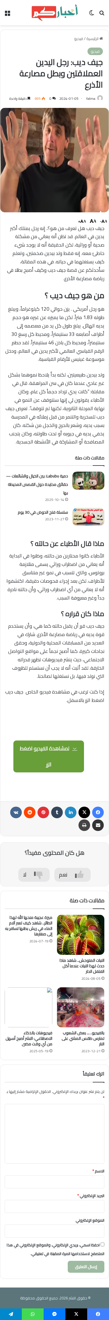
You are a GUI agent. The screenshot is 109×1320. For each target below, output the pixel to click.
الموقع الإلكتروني (90, 1220)
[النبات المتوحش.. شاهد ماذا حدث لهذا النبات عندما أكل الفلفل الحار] (81, 935)
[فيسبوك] (98, 812)
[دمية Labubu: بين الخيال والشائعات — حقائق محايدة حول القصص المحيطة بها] (88, 481)
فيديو (78, 38)
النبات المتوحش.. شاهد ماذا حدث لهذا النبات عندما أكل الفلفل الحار (82, 966)
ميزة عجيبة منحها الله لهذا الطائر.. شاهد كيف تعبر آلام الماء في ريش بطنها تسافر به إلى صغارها (28, 926)
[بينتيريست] (43, 812)
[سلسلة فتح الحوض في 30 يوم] (88, 517)
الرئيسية (92, 38)
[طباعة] (84, 825)
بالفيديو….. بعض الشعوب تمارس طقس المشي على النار (83, 1038)
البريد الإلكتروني (90, 1195)
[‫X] (84, 812)
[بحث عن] (102, 14)
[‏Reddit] (29, 812)
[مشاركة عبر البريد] (98, 825)
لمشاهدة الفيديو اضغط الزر (45, 756)
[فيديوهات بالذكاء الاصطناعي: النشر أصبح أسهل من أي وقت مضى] (28, 1007)
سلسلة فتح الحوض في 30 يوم (43, 512)
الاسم (98, 1170)
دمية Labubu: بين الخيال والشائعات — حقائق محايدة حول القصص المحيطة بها (37, 484)
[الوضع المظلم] (91, 14)
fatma (90, 98)
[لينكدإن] (70, 812)
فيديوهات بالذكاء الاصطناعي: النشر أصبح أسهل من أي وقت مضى (29, 1038)
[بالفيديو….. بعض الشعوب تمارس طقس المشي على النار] (81, 1007)
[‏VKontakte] (16, 812)
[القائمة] (7, 14)
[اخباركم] (54, 12)
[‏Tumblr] (57, 812)
